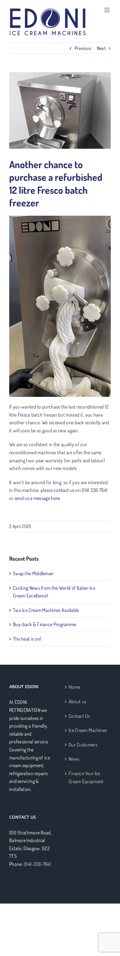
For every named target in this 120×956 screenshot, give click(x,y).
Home (74, 687)
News (74, 759)
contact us (64, 490)
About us (77, 701)
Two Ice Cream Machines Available (46, 610)
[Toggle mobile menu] (107, 10)
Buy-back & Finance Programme (44, 624)
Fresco (24, 415)
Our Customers (83, 745)
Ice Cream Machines (88, 730)
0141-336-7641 (37, 864)
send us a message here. (37, 498)
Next (101, 48)
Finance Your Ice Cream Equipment (86, 777)
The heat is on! (27, 639)
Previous (82, 48)
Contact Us (79, 716)
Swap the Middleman (33, 573)
